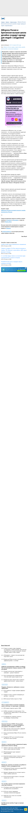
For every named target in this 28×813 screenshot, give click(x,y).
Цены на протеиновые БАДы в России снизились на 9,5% (15, 733)
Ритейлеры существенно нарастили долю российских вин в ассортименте (13, 788)
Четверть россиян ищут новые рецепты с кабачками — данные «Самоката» (13, 672)
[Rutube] (18, 19)
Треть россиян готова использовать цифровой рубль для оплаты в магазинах (14, 729)
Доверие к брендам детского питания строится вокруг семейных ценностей (14, 773)
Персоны (4, 721)
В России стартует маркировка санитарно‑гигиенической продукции (12, 792)
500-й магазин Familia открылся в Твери (13, 698)
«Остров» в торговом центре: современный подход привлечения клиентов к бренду (14, 745)
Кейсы (3, 664)
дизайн (23, 47)
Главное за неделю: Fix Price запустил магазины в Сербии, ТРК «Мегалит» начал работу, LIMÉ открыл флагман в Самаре (14, 250)
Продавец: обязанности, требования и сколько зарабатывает (12, 688)
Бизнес (4, 762)
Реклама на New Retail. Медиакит (14, 126)
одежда (13, 47)
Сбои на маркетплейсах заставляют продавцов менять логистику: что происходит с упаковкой (12, 705)
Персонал (4, 684)
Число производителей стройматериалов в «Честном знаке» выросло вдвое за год (13, 676)
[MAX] (11, 19)
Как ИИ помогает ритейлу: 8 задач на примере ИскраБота (12, 803)
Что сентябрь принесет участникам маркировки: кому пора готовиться (13, 784)
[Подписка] (21, 19)
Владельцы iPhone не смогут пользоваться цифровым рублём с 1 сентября (14, 660)
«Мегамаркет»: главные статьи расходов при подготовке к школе (14, 656)
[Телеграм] (6, 19)
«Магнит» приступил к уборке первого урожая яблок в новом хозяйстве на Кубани (14, 748)
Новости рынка (13, 22)
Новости (7, 22)
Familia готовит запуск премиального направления (13, 244)
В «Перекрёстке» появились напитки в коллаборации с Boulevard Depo (12, 717)
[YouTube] (16, 19)
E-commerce (5, 702)
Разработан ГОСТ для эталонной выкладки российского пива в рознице (14, 737)
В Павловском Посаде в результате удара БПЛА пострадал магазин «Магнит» (15, 769)
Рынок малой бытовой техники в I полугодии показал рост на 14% (14, 777)
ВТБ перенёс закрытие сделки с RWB (12, 708)
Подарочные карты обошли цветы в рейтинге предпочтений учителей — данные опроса (14, 680)
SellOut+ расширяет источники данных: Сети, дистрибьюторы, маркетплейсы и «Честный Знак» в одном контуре (15, 712)
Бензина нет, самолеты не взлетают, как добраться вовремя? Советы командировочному (13, 765)
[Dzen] (13, 19)
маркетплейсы (18, 47)
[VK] (9, 19)
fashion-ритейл (4, 48)
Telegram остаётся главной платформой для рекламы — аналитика (14, 695)
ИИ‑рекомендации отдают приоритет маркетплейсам (12, 752)
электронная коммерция (13, 48)
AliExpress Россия (7, 47)
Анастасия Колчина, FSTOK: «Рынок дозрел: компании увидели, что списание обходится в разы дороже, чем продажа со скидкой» (12, 725)
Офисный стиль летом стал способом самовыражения (12, 796)
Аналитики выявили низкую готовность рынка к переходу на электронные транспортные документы (14, 757)
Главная (3, 22)
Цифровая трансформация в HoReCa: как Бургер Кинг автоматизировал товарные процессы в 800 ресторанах (13, 668)
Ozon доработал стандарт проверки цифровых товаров (14, 691)
